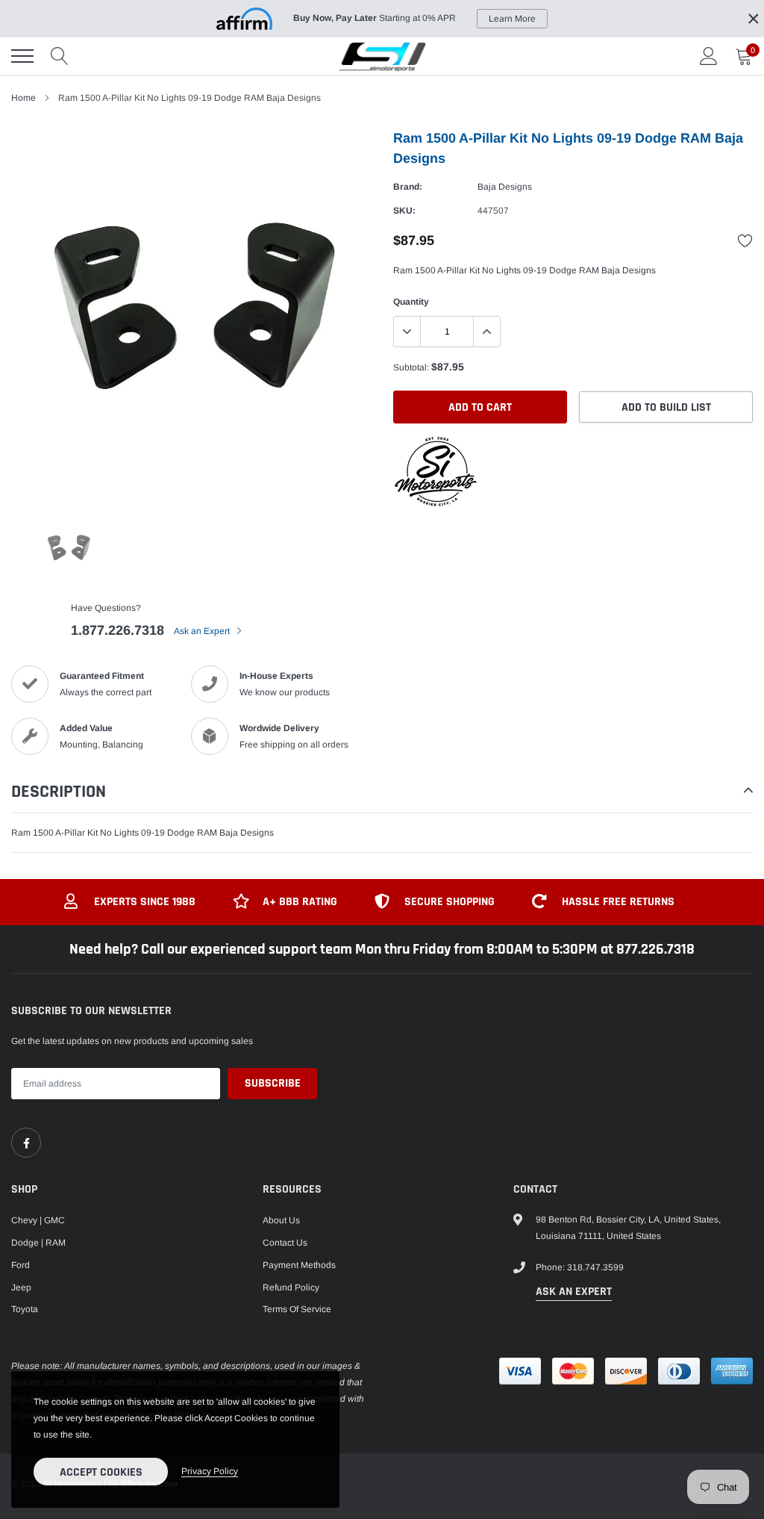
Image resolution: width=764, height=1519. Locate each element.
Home (23, 98)
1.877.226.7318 (117, 630)
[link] (26, 1143)
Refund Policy (291, 1287)
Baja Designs (505, 186)
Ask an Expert (203, 631)
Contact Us (285, 1242)
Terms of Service (297, 1309)
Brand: (407, 186)
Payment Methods (299, 1265)
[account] (709, 56)
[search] (60, 56)
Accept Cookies (101, 1472)
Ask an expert (574, 1291)
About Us (281, 1220)
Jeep (21, 1287)
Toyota (24, 1309)
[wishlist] (745, 240)
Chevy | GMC (38, 1220)
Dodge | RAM (38, 1242)
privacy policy (209, 1471)
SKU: (404, 210)
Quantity (411, 301)
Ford (20, 1265)
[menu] (22, 56)
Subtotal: (411, 367)
